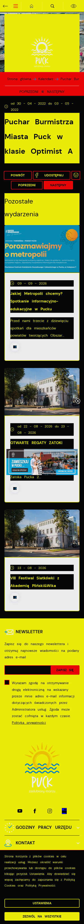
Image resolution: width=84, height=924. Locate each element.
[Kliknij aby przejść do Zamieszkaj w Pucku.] (42, 462)
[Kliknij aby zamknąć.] (77, 401)
